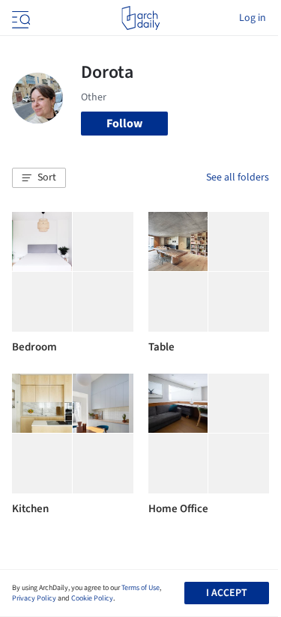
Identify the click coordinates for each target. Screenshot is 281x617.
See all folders (237, 177)
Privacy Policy (34, 598)
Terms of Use (140, 588)
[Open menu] (19, 17)
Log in (252, 18)
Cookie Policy (92, 598)
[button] (39, 178)
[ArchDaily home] (140, 18)
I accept (226, 593)
